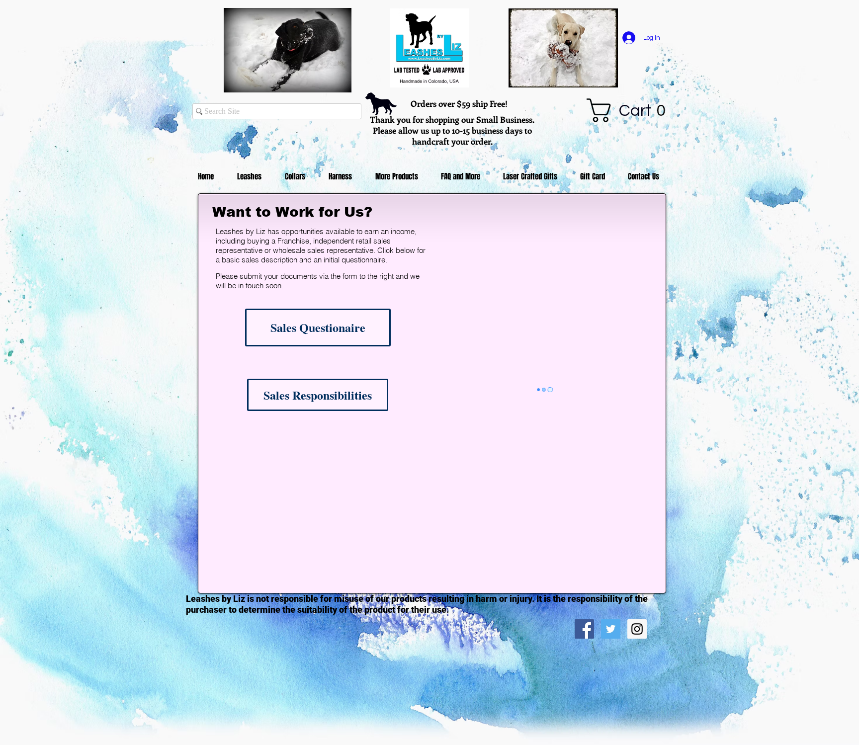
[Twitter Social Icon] (610, 629)
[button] (632, 110)
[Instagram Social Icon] (637, 629)
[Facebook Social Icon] (584, 629)
